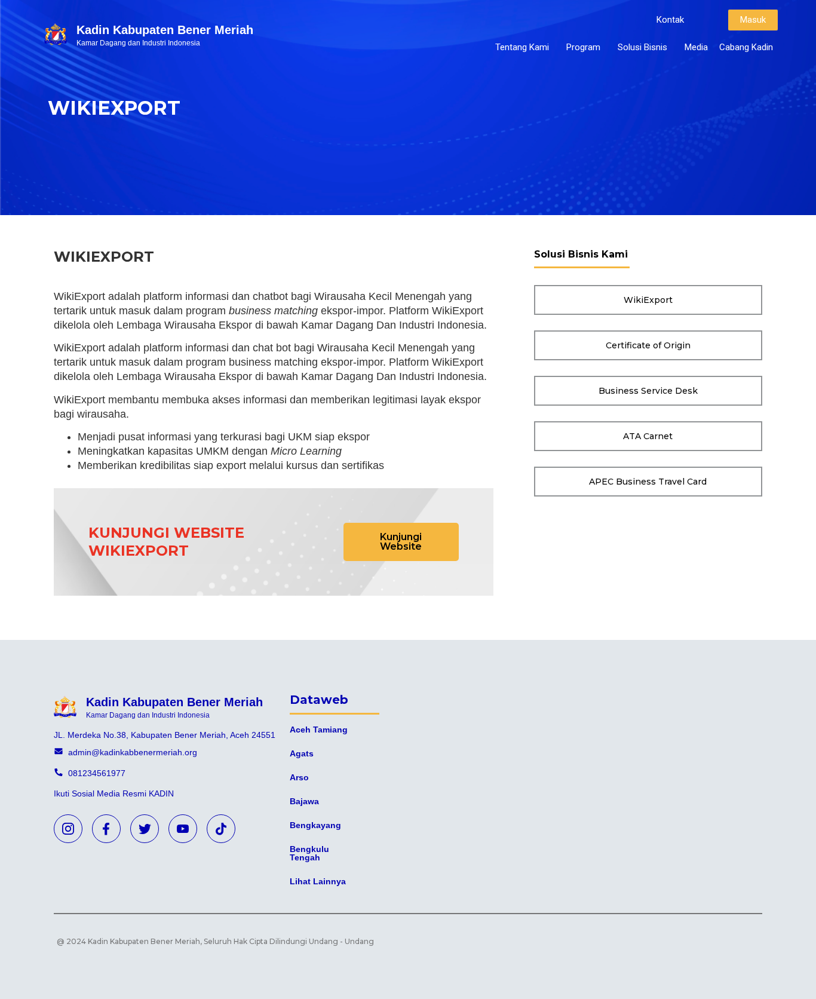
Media (696, 47)
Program (583, 47)
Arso (299, 777)
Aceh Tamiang (319, 729)
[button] (670, 20)
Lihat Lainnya (318, 881)
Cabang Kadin (746, 47)
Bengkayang (315, 825)
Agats (302, 753)
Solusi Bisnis (642, 47)
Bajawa (304, 801)
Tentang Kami (522, 47)
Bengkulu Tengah (309, 853)
